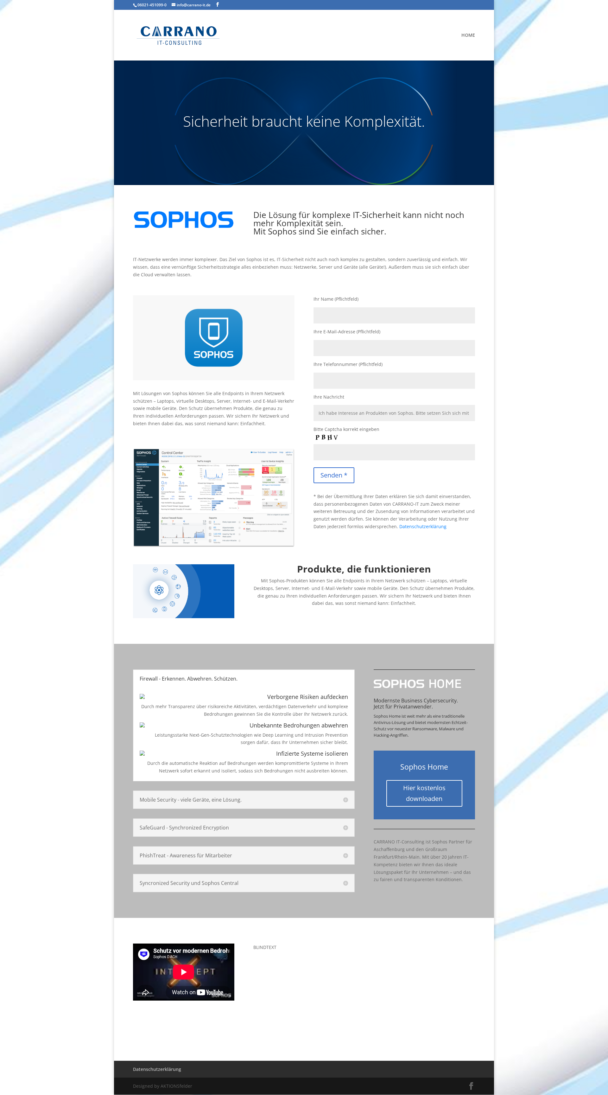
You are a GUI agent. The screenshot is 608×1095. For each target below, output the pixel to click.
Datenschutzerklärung (422, 526)
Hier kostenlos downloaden (424, 793)
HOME (468, 35)
